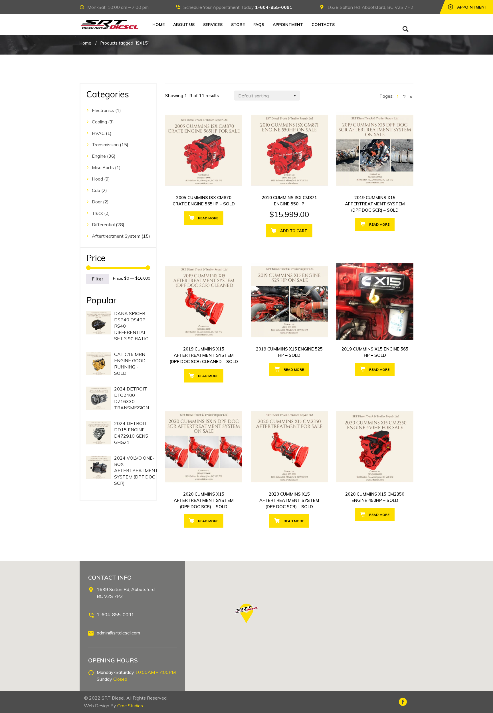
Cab (96, 190)
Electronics (103, 110)
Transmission (105, 144)
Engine (99, 156)
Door (97, 202)
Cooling (99, 122)
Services (213, 24)
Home (158, 24)
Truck (97, 213)
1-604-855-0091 (273, 7)
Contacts (323, 24)
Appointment (288, 24)
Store (238, 24)
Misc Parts (103, 167)
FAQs (258, 24)
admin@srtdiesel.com (118, 633)
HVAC (98, 133)
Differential (103, 224)
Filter (98, 279)
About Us (184, 24)
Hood (97, 179)
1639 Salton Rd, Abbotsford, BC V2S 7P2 (370, 7)
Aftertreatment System (116, 236)
